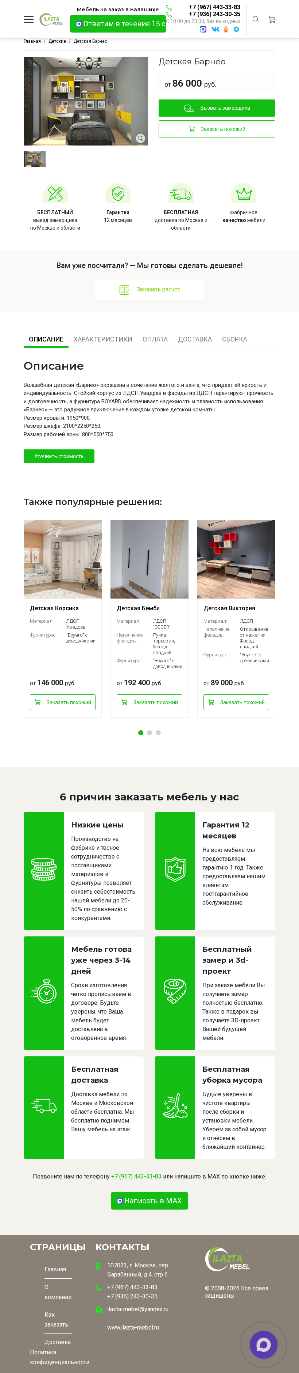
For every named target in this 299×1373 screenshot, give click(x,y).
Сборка (234, 339)
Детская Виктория (229, 608)
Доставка (195, 339)
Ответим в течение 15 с (125, 23)
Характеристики (103, 339)
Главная (55, 1269)
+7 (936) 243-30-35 (214, 14)
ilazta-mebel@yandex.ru (137, 1309)
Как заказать (56, 1319)
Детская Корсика (54, 608)
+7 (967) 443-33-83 (214, 7)
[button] (140, 732)
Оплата (155, 339)
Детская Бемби (138, 608)
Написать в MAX (153, 1200)
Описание (46, 339)
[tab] (46, 339)
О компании (57, 1292)
